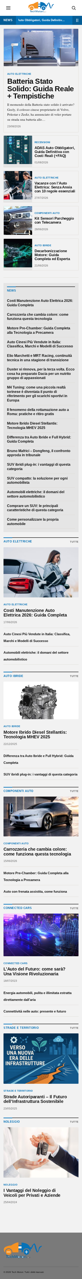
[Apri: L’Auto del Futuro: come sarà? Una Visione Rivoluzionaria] (41, 935)
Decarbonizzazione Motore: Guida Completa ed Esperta (52, 255)
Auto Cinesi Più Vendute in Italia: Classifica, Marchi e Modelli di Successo (40, 344)
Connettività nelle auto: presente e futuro (34, 1011)
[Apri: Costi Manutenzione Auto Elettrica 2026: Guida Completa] (41, 572)
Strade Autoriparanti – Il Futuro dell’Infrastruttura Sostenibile (35, 1099)
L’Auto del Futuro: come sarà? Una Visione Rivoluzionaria (34, 971)
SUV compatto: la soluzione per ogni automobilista (37, 480)
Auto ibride (43, 245)
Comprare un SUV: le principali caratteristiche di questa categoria (35, 508)
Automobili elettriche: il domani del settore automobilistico (35, 494)
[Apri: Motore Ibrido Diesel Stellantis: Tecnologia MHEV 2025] (41, 700)
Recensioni (42, 142)
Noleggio (10, 1184)
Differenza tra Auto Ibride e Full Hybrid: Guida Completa (39, 439)
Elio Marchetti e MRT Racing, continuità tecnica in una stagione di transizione (39, 358)
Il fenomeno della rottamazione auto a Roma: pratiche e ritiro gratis (38, 412)
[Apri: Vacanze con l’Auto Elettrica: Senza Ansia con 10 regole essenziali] (18, 187)
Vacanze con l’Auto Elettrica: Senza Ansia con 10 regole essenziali (55, 187)
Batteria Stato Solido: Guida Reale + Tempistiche (40, 88)
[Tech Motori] (22, 1250)
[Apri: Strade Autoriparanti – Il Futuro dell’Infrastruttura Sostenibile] (41, 1059)
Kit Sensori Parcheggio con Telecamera (54, 220)
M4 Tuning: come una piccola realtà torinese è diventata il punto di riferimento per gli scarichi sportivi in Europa (37, 393)
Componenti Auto (47, 213)
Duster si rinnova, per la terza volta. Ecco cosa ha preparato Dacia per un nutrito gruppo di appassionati (41, 373)
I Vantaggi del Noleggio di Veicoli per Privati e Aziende (31, 1193)
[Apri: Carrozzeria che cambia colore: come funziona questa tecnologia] (41, 816)
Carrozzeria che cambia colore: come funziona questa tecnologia (37, 317)
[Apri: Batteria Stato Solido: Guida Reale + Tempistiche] (41, 47)
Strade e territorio (18, 1090)
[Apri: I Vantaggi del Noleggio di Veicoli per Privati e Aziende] (41, 1152)
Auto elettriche (19, 74)
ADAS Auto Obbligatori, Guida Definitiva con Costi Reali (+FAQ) (32, 20)
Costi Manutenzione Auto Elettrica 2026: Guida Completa (40, 303)
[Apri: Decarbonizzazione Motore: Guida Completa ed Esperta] (18, 254)
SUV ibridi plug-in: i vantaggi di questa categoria (38, 467)
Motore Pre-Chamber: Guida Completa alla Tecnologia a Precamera (38, 330)
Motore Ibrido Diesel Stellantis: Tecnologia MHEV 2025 (32, 425)
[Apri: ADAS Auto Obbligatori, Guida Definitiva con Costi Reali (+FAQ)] (18, 151)
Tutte (74, 541)
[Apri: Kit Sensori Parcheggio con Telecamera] (18, 220)
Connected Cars (15, 963)
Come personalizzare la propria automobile (33, 522)
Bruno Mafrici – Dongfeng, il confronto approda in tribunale (38, 453)
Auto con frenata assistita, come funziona (35, 891)
